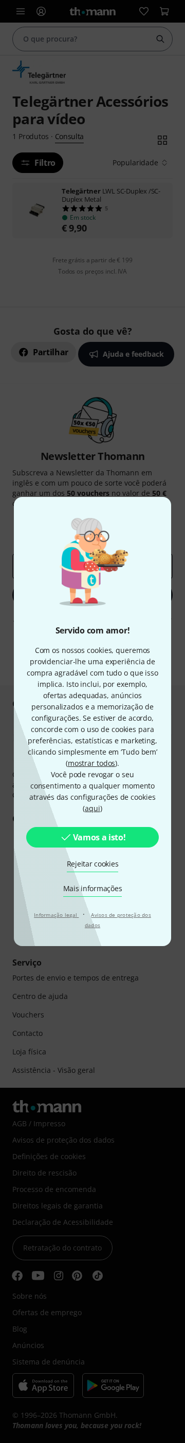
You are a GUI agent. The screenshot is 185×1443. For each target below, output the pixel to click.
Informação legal (56, 914)
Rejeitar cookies (93, 864)
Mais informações (92, 888)
